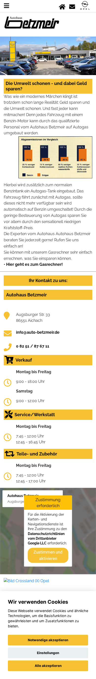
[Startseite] (62, 6)
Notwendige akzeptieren (48, 640)
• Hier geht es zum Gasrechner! (33, 264)
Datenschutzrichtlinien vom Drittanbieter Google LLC (46, 538)
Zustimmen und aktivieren (48, 555)
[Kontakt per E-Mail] (72, 6)
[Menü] (6, 5)
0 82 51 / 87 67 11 (32, 346)
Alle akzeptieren (48, 666)
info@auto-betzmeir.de (38, 332)
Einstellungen (48, 653)
